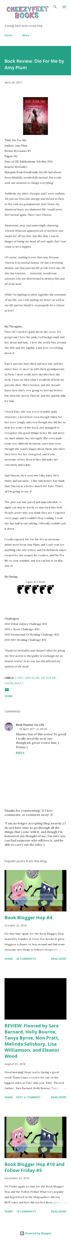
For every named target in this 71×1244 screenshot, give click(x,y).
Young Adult (14, 683)
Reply (20, 753)
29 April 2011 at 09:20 (33, 729)
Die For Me (48, 678)
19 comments (26, 1211)
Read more (58, 958)
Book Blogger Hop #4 (28, 917)
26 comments (26, 958)
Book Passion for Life (30, 725)
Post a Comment (28, 1097)
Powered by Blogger (37, 1233)
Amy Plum (32, 678)
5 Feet (19, 678)
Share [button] (9, 696)
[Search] (55, 7)
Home (8, 35)
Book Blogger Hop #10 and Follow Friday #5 (35, 1167)
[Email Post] (7, 691)
